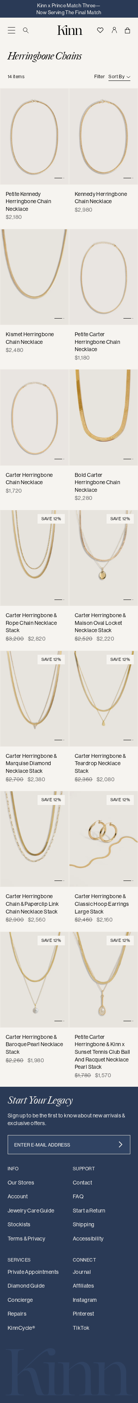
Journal (82, 1271)
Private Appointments (33, 1271)
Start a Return (89, 1210)
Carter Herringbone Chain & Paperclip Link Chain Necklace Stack (32, 904)
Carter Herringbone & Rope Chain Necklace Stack (31, 623)
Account (18, 1196)
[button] (11, 30)
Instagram (85, 1299)
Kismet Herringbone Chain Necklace (30, 338)
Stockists (19, 1224)
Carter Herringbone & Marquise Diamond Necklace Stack (31, 763)
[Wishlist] (100, 30)
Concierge (20, 1299)
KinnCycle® (21, 1327)
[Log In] (114, 30)
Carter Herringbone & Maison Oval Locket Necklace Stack (100, 623)
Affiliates (83, 1285)
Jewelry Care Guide (31, 1210)
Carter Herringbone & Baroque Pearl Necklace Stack (34, 1044)
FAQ (78, 1196)
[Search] (26, 30)
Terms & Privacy (26, 1238)
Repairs (17, 1313)
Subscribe (120, 1144)
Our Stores (21, 1182)
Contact (82, 1182)
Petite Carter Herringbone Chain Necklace (97, 342)
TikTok (81, 1327)
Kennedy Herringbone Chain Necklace (101, 198)
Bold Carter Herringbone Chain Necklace (97, 482)
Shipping (83, 1224)
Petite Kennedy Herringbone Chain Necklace (28, 201)
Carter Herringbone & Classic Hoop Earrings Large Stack (102, 904)
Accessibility (88, 1238)
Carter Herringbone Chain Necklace (29, 479)
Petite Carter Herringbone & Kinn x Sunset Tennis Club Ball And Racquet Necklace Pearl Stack (102, 1051)
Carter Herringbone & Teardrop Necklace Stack (100, 763)
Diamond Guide (26, 1285)
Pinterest (83, 1313)
